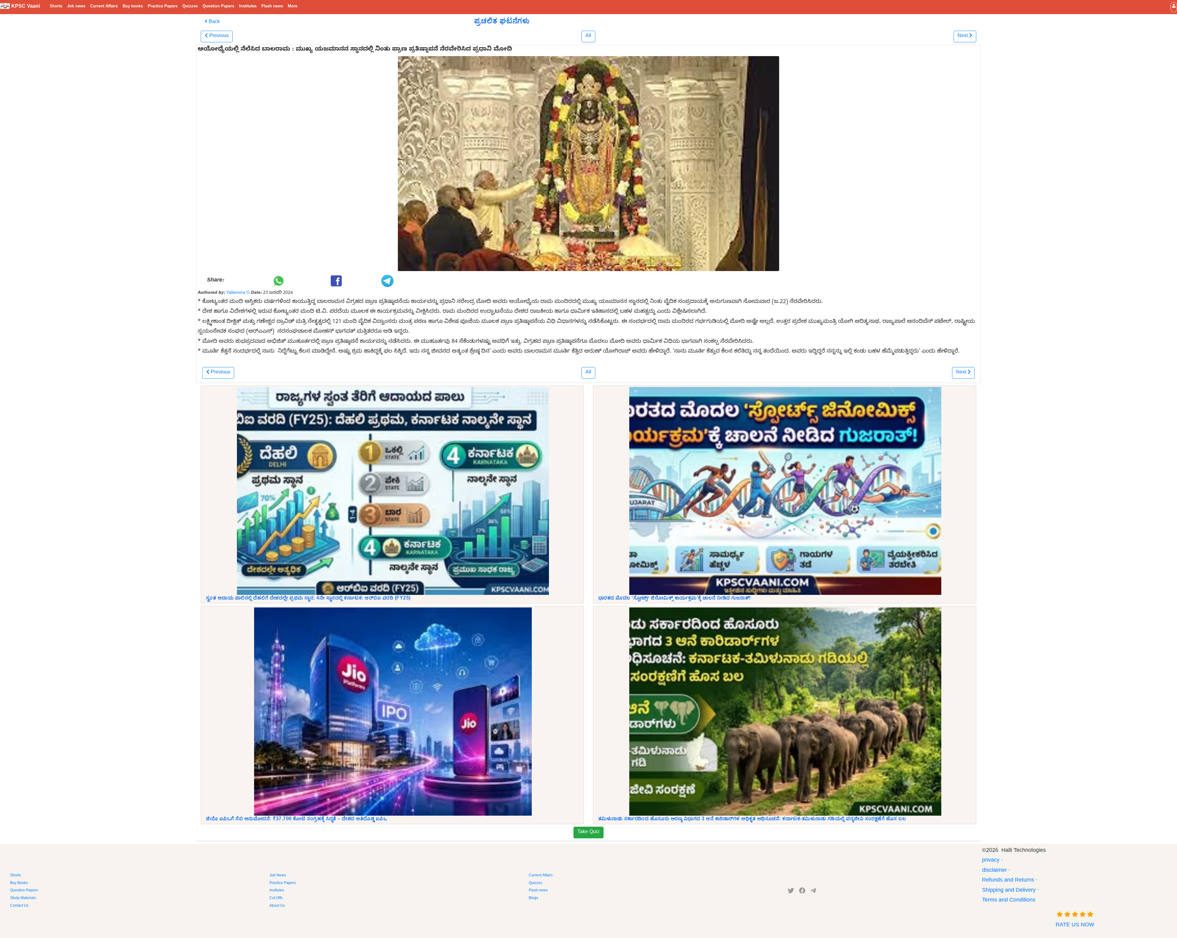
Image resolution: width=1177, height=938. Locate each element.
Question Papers (218, 7)
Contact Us (19, 906)
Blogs (533, 898)
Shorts (56, 7)
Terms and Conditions (1008, 901)
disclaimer (994, 871)
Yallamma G (238, 293)
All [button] (588, 36)
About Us (277, 906)
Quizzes (190, 7)
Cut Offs (276, 898)
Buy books (133, 7)
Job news (76, 7)
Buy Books (19, 883)
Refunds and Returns (1008, 881)
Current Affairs (104, 7)
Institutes (248, 7)
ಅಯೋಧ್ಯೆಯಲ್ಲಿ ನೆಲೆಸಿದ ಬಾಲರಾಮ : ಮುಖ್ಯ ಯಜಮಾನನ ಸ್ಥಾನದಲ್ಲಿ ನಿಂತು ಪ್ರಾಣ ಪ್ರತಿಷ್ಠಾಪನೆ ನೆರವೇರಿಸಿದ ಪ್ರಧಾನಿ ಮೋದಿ (355, 50)
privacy (991, 861)
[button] (1174, 7)
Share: (215, 281)
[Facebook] (802, 892)
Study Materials (23, 898)
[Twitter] (791, 892)
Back (213, 22)
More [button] (292, 7)
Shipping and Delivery (1009, 891)
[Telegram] (813, 892)
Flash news (272, 7)
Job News (277, 875)
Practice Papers (162, 7)
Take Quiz (588, 832)
